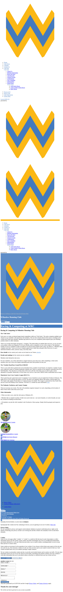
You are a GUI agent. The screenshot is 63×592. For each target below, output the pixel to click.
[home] (30, 220)
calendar (38, 352)
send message (4, 582)
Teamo (10, 517)
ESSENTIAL (16, 558)
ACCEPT (6, 558)
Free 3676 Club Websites (7, 514)
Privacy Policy (33, 583)
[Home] (30, 59)
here (31, 355)
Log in (2, 99)
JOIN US (6, 99)
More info (53, 524)
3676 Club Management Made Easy (10, 512)
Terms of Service (43, 583)
